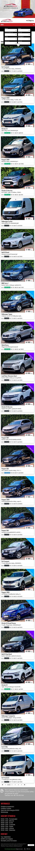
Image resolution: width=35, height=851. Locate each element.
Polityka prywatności (7, 807)
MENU (2, 25)
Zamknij (31, 845)
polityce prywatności (18, 846)
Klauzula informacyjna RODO (10, 810)
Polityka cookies (6, 808)
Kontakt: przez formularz (9, 841)
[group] (17, 9)
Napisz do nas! (14, 849)
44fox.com (28, 848)
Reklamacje (4, 812)
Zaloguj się (31, 20)
